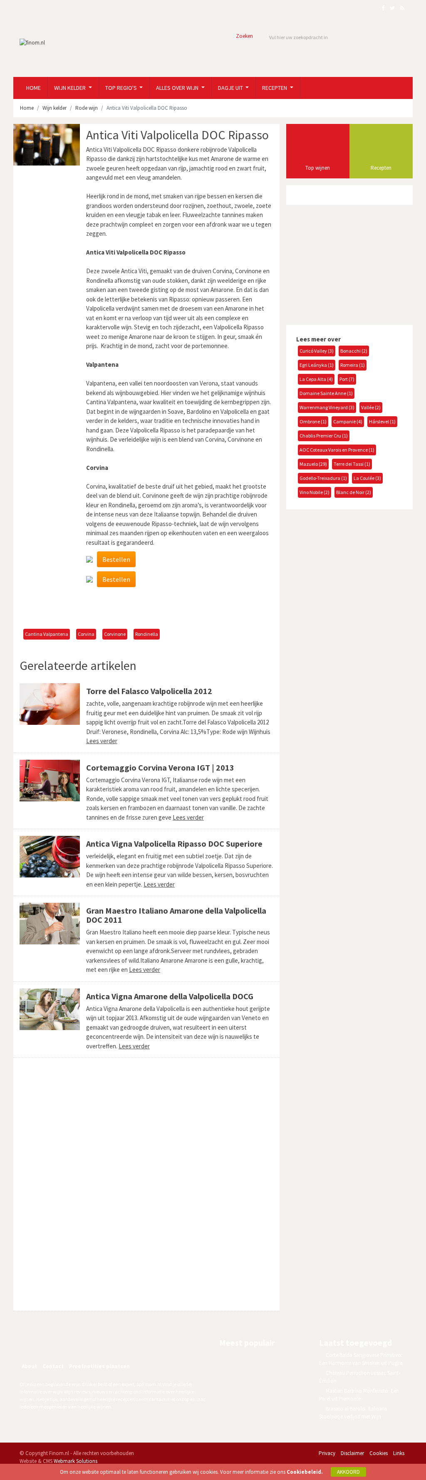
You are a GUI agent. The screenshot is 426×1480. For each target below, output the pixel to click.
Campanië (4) (347, 421)
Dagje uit (231, 87)
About (29, 1366)
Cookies (378, 1453)
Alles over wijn (178, 87)
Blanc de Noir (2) (353, 492)
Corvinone (115, 634)
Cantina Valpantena (46, 634)
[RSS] (85, 1344)
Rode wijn (86, 107)
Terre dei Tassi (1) (352, 464)
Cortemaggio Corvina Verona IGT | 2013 (160, 767)
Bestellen (116, 559)
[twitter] (68, 1344)
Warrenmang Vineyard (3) (327, 407)
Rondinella (146, 634)
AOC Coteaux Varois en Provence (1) (337, 450)
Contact (53, 1366)
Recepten (275, 87)
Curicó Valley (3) (317, 351)
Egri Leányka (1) (317, 365)
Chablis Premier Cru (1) (324, 435)
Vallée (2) (371, 407)
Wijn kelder (70, 87)
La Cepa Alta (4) (316, 379)
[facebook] (50, 1344)
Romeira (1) (352, 365)
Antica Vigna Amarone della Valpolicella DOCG (169, 996)
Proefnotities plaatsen (99, 1366)
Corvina (86, 634)
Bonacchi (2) (353, 351)
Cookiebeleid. (305, 1471)
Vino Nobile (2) (314, 492)
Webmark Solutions (75, 1461)
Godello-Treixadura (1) (323, 478)
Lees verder (101, 741)
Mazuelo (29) (313, 464)
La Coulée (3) (367, 478)
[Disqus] (146, 1184)
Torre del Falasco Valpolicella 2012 (149, 691)
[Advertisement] (146, 607)
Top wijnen (317, 167)
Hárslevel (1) (382, 421)
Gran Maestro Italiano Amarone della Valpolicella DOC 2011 (176, 915)
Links (398, 1453)
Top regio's (121, 87)
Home (33, 87)
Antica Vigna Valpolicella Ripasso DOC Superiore (174, 843)
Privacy (327, 1453)
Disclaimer (352, 1453)
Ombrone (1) (313, 421)
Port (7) (346, 379)
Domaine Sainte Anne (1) (326, 393)
